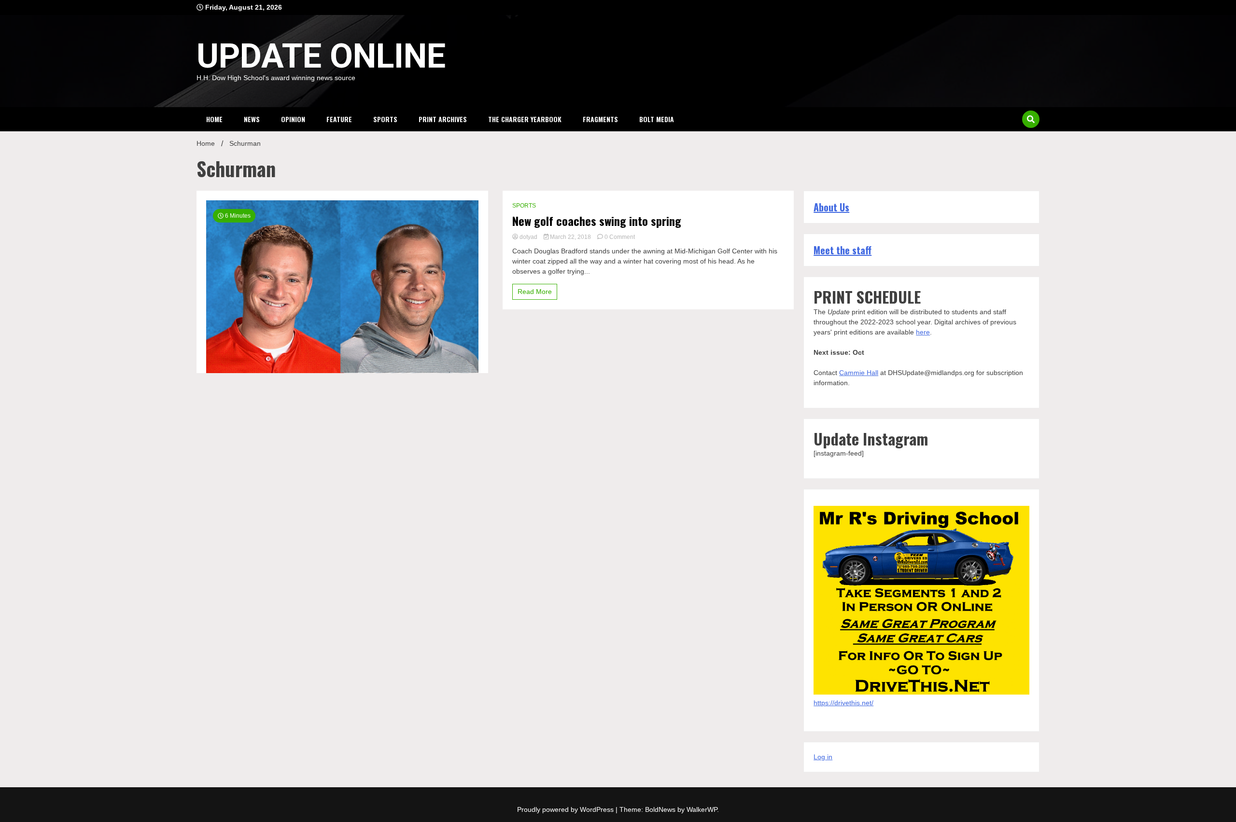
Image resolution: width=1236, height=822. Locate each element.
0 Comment (619, 237)
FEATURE (339, 119)
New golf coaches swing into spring (596, 221)
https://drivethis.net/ (843, 703)
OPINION (293, 119)
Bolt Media (656, 119)
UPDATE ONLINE (321, 56)
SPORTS (385, 119)
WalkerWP (702, 809)
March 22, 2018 (570, 237)
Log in (823, 757)
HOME (214, 119)
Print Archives (443, 119)
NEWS (252, 119)
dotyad (528, 237)
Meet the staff (842, 250)
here (923, 332)
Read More (535, 291)
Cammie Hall (858, 372)
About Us (831, 207)
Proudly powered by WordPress (566, 809)
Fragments (600, 119)
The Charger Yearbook (525, 119)
